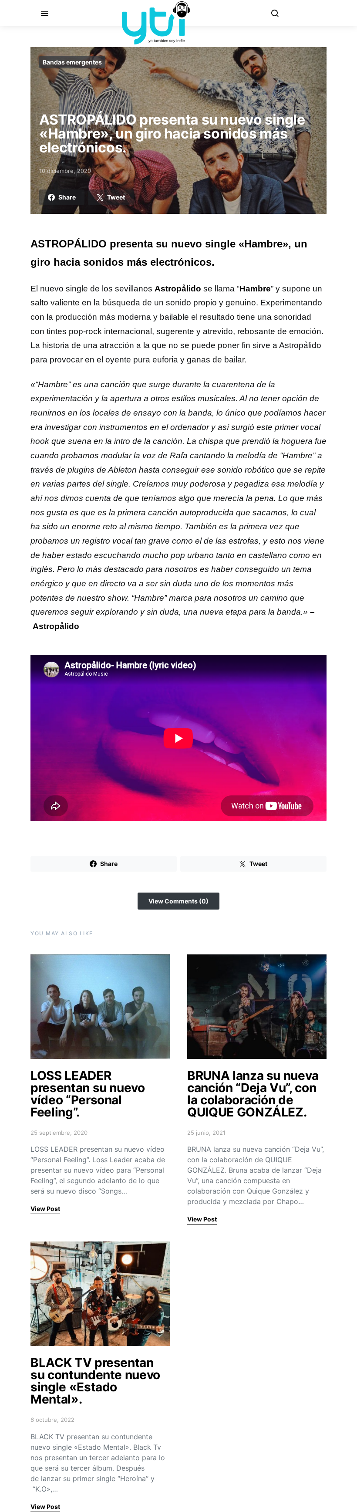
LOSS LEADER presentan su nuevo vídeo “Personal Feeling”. (87, 1094)
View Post (45, 1208)
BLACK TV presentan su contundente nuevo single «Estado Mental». (95, 1381)
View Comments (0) (178, 901)
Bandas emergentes (72, 62)
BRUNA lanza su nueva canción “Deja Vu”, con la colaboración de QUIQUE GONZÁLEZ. (253, 1094)
